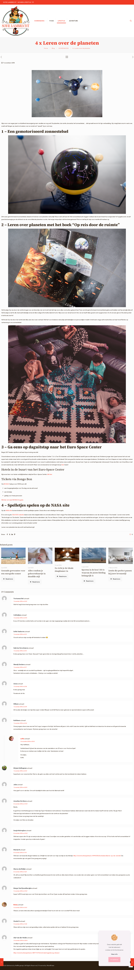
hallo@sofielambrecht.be (42, 2)
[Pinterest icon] (122, 2)
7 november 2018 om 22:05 (20, 787)
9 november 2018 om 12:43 (20, 907)
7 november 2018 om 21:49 (20, 771)
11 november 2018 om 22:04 (20, 940)
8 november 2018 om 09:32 (20, 833)
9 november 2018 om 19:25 (20, 924)
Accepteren (114, 959)
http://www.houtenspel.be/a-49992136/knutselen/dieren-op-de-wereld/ (97, 856)
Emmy (15, 905)
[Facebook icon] (115, 2)
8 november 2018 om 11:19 (19, 852)
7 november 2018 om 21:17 (19, 667)
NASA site (8, 510)
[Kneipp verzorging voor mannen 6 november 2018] (1, 962)
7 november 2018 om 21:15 (19, 650)
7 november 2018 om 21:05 (20, 618)
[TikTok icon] (127, 2)
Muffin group (19, 965)
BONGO (6, 484)
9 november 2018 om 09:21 (20, 891)
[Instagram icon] (125, 2)
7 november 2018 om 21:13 (19, 634)
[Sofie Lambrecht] (15, 21)
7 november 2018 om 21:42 (20, 723)
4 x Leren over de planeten (81, 48)
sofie (22, 739)
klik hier (49, 474)
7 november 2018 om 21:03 (20, 601)
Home (46, 48)
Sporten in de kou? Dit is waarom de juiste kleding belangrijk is (94, 572)
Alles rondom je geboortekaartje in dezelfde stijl (37, 573)
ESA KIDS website (18, 515)
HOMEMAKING (63, 48)
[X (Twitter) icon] (117, 2)
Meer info (114, 954)
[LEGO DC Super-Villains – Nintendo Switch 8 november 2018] (132, 962)
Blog (53, 48)
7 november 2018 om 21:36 (20, 686)
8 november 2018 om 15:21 (20, 871)
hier (63, 465)
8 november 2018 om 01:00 (20, 804)
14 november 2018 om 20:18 (27, 741)
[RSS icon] (129, 2)
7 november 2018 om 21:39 (20, 706)
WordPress (50, 965)
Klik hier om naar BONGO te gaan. (12, 500)
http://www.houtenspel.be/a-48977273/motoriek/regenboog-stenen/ (36, 953)
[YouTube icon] (120, 2)
